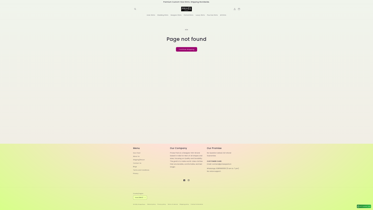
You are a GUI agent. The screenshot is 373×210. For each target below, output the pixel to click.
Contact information (197, 204)
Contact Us (137, 163)
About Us (136, 156)
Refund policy (151, 204)
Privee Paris (141, 204)
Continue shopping (186, 49)
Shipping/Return (139, 160)
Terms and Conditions (141, 170)
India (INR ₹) (139, 197)
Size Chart (137, 153)
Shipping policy (184, 204)
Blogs (135, 167)
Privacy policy (161, 204)
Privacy (135, 173)
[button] (135, 9)
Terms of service (173, 204)
